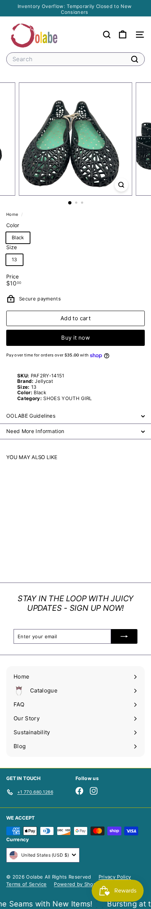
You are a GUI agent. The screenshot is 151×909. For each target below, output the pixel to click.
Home (12, 214)
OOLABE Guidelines (30, 416)
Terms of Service (26, 884)
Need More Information (35, 431)
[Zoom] (121, 185)
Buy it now (75, 337)
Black (18, 237)
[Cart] (122, 34)
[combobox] (75, 59)
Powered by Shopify (78, 884)
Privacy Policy (115, 877)
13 (14, 259)
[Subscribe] (124, 636)
